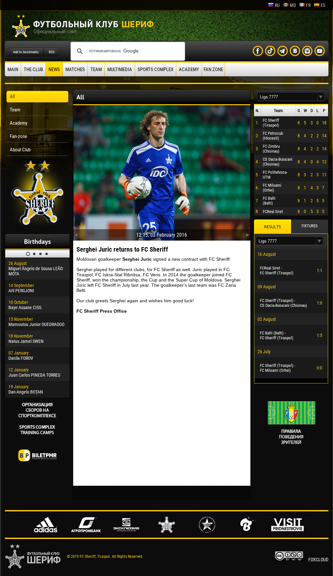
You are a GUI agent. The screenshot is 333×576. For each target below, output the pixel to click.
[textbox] (287, 97)
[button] (321, 97)
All (12, 96)
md (293, 5)
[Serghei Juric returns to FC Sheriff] (161, 171)
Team (96, 69)
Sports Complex (155, 69)
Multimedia (119, 69)
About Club (20, 150)
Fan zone (213, 69)
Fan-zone (18, 136)
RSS (52, 52)
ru (277, 5)
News (54, 69)
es (323, 5)
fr (308, 5)
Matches (75, 69)
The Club (33, 69)
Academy (189, 69)
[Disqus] (161, 400)
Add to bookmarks (26, 52)
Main (12, 69)
